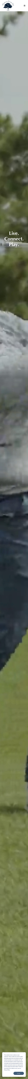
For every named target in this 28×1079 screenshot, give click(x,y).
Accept (18, 1073)
